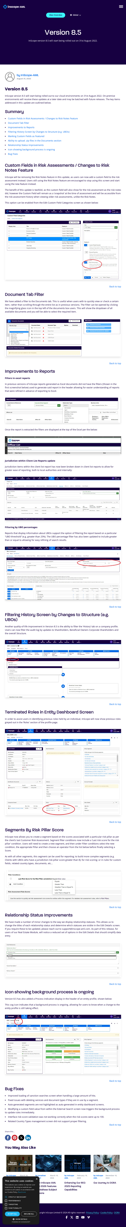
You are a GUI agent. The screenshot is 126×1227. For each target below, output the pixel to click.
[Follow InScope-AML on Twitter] (71, 1217)
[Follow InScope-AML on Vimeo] (88, 1217)
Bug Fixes (13, 153)
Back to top (115, 286)
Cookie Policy (106, 1212)
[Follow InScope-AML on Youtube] (83, 1217)
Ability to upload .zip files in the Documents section (34, 140)
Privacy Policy (92, 1212)
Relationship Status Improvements (26, 145)
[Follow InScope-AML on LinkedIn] (77, 1217)
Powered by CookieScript (21, 1222)
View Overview (55, 15)
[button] (21, 1219)
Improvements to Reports (21, 127)
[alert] (20, 1200)
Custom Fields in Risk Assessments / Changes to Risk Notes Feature (43, 118)
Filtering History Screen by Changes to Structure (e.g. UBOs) (38, 131)
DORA (117, 1212)
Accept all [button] (12, 1214)
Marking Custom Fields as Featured (26, 136)
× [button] (37, 1179)
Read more (22, 1192)
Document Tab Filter (18, 122)
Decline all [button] (29, 1214)
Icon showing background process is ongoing (31, 149)
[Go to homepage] (12, 7)
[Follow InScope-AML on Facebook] (67, 1217)
